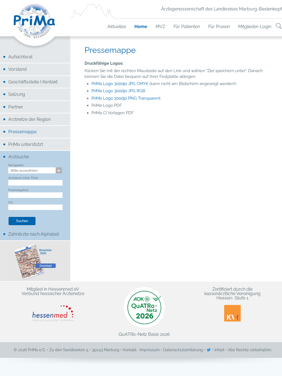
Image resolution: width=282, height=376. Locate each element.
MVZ (160, 26)
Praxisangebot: (18, 190)
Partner (15, 107)
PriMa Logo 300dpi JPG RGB (118, 90)
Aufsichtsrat (20, 56)
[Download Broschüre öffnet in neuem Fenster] (35, 261)
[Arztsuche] (278, 27)
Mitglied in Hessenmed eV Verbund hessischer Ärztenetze (52, 291)
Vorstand (17, 69)
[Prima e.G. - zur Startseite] (35, 27)
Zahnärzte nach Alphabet (33, 234)
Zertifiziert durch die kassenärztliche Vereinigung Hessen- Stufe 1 (232, 294)
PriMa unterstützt (25, 144)
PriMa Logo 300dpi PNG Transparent (126, 98)
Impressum (150, 350)
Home (140, 26)
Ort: (10, 202)
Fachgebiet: (16, 165)
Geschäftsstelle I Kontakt (33, 82)
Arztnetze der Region (29, 119)
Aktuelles (116, 26)
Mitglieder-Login (254, 26)
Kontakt (130, 350)
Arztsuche (18, 156)
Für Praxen (219, 26)
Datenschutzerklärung (183, 350)
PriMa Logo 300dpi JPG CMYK (119, 83)
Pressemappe (22, 131)
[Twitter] (209, 350)
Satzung (16, 94)
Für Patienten (186, 26)
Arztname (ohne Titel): (23, 178)
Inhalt (219, 350)
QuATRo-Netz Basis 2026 (144, 334)
